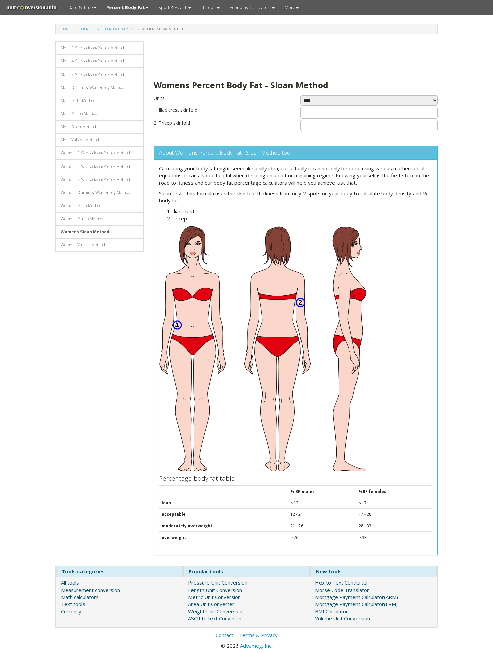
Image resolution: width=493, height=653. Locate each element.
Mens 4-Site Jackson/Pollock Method (92, 61)
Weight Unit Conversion (215, 611)
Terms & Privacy (258, 635)
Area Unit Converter (211, 604)
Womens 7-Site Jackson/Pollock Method (95, 179)
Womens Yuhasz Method (83, 245)
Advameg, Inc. (256, 645)
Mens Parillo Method (79, 113)
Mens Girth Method (78, 100)
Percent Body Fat (120, 29)
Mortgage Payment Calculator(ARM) (356, 597)
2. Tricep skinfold (172, 123)
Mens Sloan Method (78, 127)
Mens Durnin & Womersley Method (92, 87)
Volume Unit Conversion (342, 618)
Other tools (88, 29)
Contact (224, 635)
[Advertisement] (276, 56)
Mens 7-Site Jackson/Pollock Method (92, 74)
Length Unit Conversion (215, 590)
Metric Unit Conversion (214, 597)
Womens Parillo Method (82, 219)
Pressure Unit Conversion (218, 582)
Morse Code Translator (342, 590)
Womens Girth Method (81, 205)
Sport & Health (173, 7)
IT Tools (208, 7)
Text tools (73, 604)
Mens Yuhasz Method (80, 140)
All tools (70, 582)
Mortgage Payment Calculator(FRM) (356, 604)
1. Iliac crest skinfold (175, 110)
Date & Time (80, 7)
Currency (71, 611)
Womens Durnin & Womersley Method (95, 192)
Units (159, 98)
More (290, 7)
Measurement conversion (90, 590)
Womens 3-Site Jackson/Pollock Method (95, 153)
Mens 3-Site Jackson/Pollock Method (92, 48)
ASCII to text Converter (215, 618)
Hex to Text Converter (341, 582)
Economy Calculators (250, 7)
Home (66, 29)
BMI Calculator (331, 611)
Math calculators (80, 597)
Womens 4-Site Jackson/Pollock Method (95, 166)
